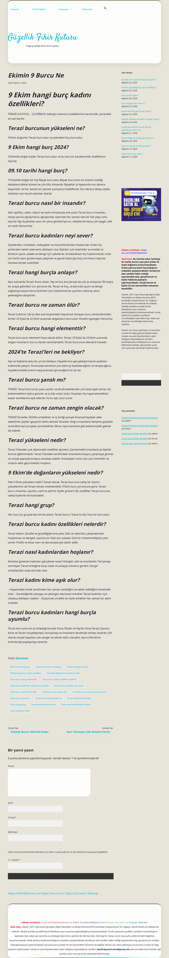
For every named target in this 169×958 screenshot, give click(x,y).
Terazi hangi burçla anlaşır (79, 698)
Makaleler (22, 658)
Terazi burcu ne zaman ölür (54, 692)
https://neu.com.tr (52, 893)
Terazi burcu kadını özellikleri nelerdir (59, 679)
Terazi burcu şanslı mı (20, 698)
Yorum (11, 766)
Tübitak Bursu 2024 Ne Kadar (30, 732)
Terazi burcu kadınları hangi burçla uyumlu (29, 685)
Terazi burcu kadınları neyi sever (69, 685)
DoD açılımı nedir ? (130, 95)
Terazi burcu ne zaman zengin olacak (90, 692)
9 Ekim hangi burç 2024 (77, 667)
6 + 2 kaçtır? (14, 860)
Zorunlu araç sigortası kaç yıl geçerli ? (138, 79)
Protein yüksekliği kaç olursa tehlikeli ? (138, 87)
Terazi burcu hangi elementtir (23, 679)
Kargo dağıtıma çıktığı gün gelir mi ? (137, 138)
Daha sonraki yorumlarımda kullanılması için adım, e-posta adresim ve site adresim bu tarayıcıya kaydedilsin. (58, 852)
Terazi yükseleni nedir (20, 710)
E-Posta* (12, 817)
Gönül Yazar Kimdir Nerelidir (134, 433)
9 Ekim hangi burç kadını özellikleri (25, 673)
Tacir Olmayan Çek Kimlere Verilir (88, 732)
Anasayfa (15, 9)
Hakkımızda (87, 9)
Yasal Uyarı (64, 9)
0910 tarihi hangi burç (20, 667)
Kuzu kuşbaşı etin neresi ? (133, 103)
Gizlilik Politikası (39, 9)
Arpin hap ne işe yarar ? (132, 153)
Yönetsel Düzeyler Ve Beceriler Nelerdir (139, 417)
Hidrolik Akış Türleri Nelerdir (134, 443)
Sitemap (93, 893)
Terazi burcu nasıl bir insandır (23, 692)
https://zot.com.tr (76, 893)
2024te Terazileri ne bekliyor (48, 667)
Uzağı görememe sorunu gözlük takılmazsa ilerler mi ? (136, 128)
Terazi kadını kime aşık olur (43, 704)
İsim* (10, 803)
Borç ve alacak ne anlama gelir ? (136, 146)
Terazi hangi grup (18, 704)
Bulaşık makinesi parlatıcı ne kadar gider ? (140, 119)
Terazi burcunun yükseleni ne (48, 698)
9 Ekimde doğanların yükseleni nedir (63, 673)
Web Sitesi (12, 832)
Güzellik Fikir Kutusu (42, 38)
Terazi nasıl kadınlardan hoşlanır (76, 704)
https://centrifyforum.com (24, 893)
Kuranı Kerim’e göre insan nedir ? (136, 111)
